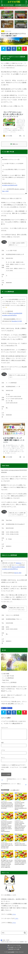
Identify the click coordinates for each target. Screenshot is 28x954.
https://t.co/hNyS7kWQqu (18, 567)
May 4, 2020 (5, 191)
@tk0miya (18, 563)
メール (3, 750)
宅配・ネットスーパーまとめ (7, 5)
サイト (3, 757)
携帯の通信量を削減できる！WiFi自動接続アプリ (14, 8)
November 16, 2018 (17, 321)
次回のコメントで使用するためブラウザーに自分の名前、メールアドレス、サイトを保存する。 (14, 767)
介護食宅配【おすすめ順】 (14, 949)
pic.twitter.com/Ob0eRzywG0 (9, 185)
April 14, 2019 (17, 572)
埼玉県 (2, 31)
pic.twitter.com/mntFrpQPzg (9, 315)
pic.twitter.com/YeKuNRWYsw (10, 569)
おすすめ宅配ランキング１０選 (14, 947)
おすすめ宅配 (14, 2)
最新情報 (10, 708)
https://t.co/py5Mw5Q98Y (15, 313)
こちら (14, 914)
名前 (2, 742)
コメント (4, 727)
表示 (17, 144)
